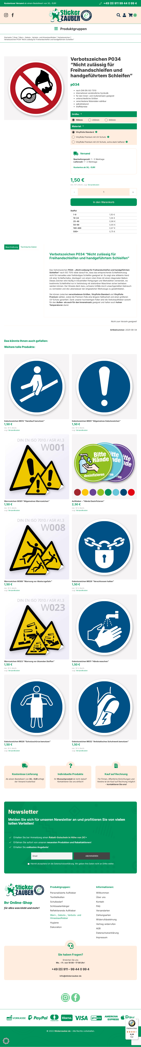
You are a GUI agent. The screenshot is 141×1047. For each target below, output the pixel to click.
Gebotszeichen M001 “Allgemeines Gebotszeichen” (96, 421)
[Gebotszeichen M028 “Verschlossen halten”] (104, 516)
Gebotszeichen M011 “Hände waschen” (90, 661)
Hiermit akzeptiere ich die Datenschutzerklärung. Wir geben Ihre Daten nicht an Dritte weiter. (72, 863)
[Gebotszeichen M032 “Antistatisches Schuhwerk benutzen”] (104, 676)
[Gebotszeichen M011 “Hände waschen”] (104, 596)
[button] (6, 1041)
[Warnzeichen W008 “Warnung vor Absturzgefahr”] (36, 516)
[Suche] (118, 15)
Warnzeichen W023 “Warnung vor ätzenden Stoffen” (29, 661)
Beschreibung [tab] (12, 247)
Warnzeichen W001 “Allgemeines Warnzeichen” (26, 501)
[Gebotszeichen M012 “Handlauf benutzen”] (36, 355)
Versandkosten (93, 185)
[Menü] (136, 1020)
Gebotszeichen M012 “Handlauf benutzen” (24, 421)
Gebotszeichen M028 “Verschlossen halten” (93, 581)
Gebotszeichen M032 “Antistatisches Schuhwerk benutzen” (100, 741)
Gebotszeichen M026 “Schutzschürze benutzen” (27, 741)
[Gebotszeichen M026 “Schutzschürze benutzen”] (36, 676)
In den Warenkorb (103, 202)
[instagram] (6, 15)
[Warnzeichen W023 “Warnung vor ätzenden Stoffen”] (36, 596)
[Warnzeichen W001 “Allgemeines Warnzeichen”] (36, 435)
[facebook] (13, 15)
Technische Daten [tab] (29, 247)
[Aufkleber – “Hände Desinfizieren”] (104, 435)
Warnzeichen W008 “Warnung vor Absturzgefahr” (28, 581)
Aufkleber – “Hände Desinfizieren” (88, 501)
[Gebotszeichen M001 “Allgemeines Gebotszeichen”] (104, 355)
